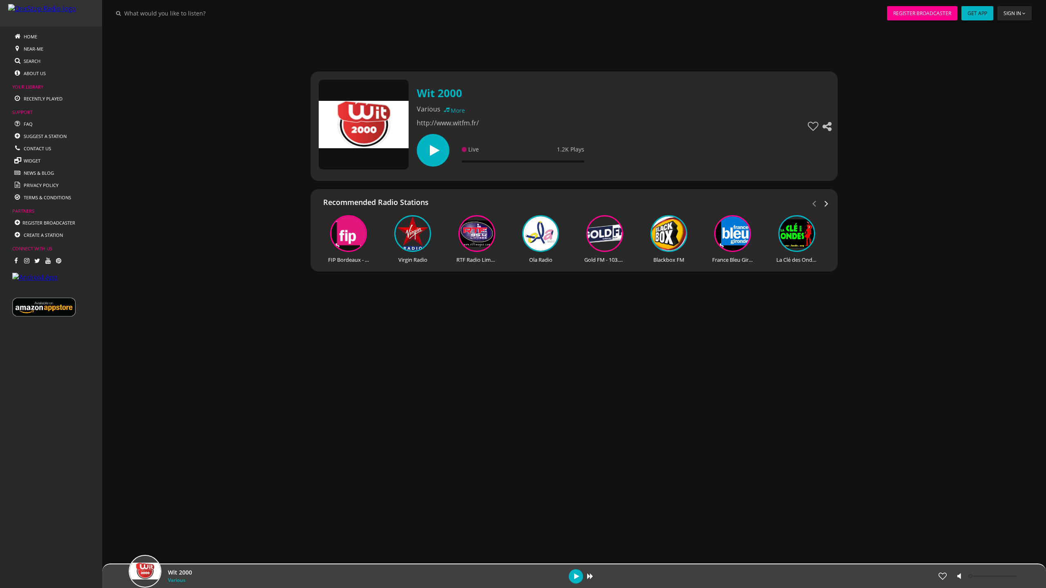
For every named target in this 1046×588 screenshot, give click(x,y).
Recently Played (42, 99)
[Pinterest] (58, 260)
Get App (977, 13)
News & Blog (38, 173)
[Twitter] (37, 260)
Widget (31, 161)
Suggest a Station (44, 136)
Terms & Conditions (46, 197)
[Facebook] (15, 260)
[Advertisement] (551, 45)
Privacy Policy (40, 185)
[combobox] (189, 13)
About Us (34, 73)
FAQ (27, 124)
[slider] (993, 576)
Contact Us (36, 148)
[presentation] (826, 203)
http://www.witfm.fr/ (448, 122)
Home (29, 36)
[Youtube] (47, 260)
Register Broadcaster (922, 13)
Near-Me (32, 49)
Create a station (42, 235)
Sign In (1012, 13)
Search (31, 61)
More (458, 110)
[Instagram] (26, 260)
